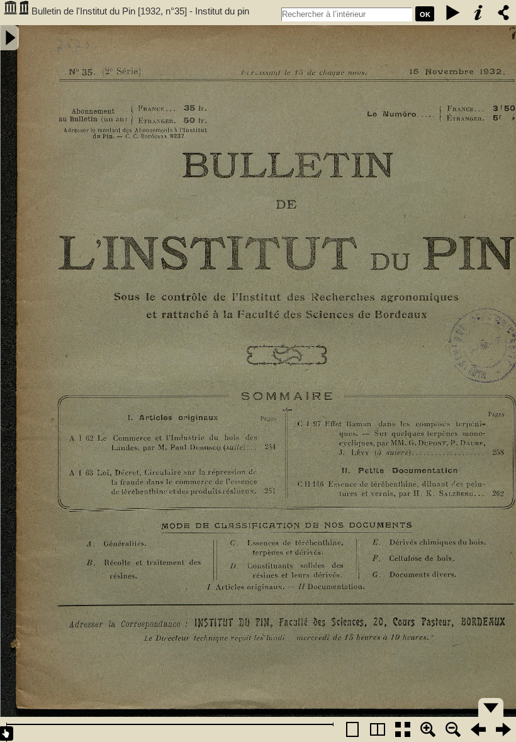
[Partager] (503, 12)
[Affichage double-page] (377, 729)
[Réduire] (453, 729)
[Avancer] (503, 729)
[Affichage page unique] (352, 729)
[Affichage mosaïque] (402, 729)
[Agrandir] (427, 729)
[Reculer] (478, 729)
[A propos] (478, 12)
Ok (425, 14)
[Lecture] (453, 12)
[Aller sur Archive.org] (15, 12)
